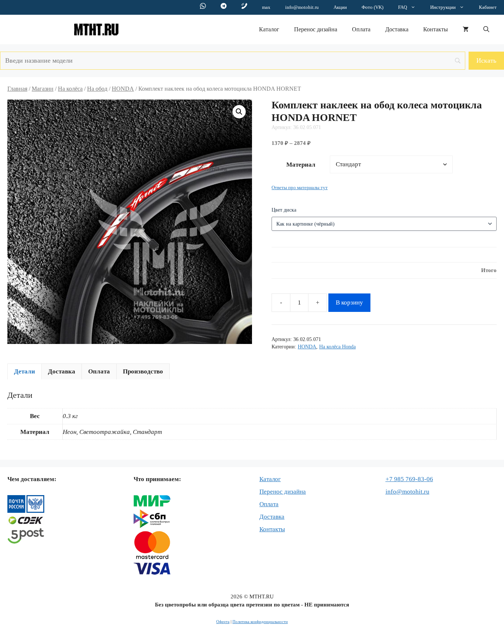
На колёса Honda (337, 346)
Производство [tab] (143, 371)
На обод (97, 89)
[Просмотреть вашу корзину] (465, 29)
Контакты (435, 29)
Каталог (269, 29)
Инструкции (443, 7)
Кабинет (488, 7)
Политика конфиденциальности (260, 621)
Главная (17, 89)
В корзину (349, 302)
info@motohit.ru (302, 7)
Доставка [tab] (61, 371)
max (266, 7)
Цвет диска (284, 210)
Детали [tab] (24, 371)
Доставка (396, 29)
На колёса (70, 89)
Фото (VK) (372, 7)
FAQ (402, 7)
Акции (340, 7)
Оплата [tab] (99, 371)
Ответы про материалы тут (300, 187)
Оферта (222, 621)
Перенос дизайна (315, 29)
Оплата (361, 29)
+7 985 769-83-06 (409, 479)
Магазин (42, 89)
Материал (300, 164)
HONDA (123, 89)
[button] (486, 29)
